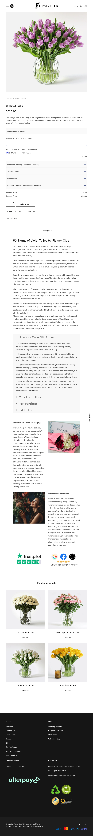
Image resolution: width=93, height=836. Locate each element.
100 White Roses (25, 633)
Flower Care (11, 734)
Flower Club (60, 240)
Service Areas (11, 747)
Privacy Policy (11, 755)
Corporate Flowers (55, 730)
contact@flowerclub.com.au (64, 775)
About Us (9, 726)
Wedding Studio (38, 826)
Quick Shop (90, 418)
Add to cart (25, 203)
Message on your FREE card (18, 138)
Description (47, 230)
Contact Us (10, 730)
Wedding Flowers (55, 726)
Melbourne (52, 734)
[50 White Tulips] (25, 662)
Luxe (13, 98)
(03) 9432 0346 (60, 770)
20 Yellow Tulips (67, 686)
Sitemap (29, 826)
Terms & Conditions (13, 751)
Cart (83, 6)
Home (8, 98)
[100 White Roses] (25, 609)
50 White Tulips (25, 686)
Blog (8, 743)
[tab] (47, 230)
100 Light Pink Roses (67, 633)
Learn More (33, 390)
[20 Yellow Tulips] (67, 662)
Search (76, 6)
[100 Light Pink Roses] (67, 609)
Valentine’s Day (54, 739)
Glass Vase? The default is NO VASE (21, 149)
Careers (9, 739)
